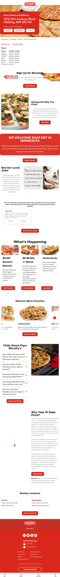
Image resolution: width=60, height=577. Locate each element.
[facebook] (24, 536)
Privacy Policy (21, 554)
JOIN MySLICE (30, 86)
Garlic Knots (50, 258)
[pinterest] (35, 536)
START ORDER (8, 288)
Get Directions (5, 44)
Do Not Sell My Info (23, 559)
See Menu (45, 122)
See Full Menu (30, 334)
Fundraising (21, 552)
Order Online (30, 160)
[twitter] (28, 536)
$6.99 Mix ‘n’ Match (28, 260)
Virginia (4, 500)
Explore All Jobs (30, 230)
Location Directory (35, 552)
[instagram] (31, 536)
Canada (20, 557)
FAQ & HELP (30, 528)
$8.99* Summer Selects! (7, 262)
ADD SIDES (47, 288)
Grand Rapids (36, 500)
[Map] (15, 447)
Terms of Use (34, 554)
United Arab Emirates (36, 557)
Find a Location (30, 513)
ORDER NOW (37, 474)
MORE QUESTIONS (15, 401)
